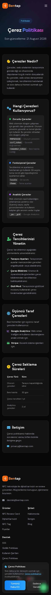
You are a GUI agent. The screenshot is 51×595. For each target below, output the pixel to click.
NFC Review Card (11, 513)
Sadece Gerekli (37, 585)
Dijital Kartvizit (9, 518)
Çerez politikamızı (33, 573)
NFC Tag (6, 524)
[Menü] (46, 6)
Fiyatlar (6, 529)
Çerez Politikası (10, 558)
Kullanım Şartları (10, 553)
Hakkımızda (33, 513)
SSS (4, 542)
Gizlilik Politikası (10, 548)
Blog (30, 524)
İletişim (31, 518)
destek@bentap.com (18, 500)
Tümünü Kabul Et (15, 585)
